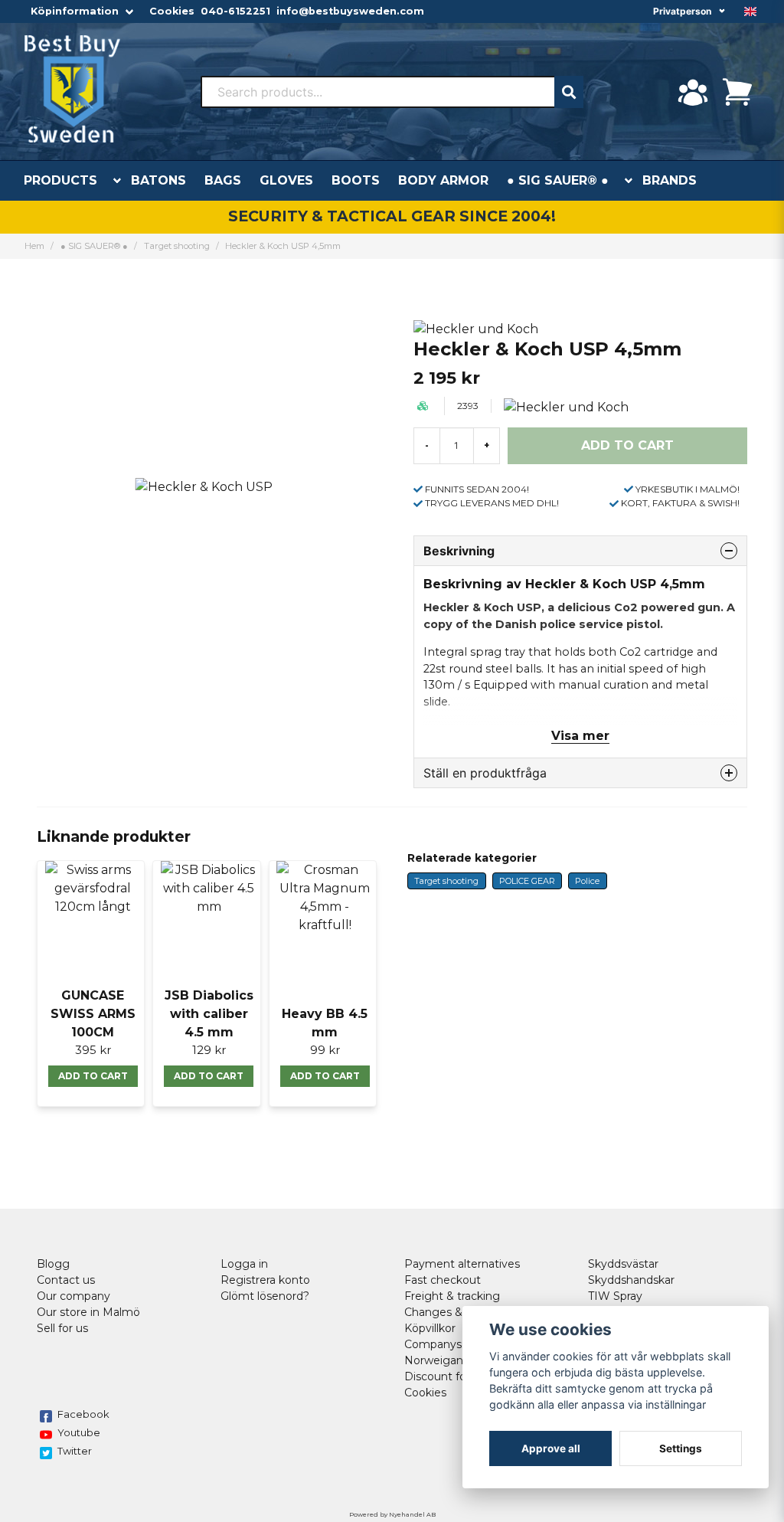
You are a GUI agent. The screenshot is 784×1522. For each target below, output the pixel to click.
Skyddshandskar (631, 1280)
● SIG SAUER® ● (558, 180)
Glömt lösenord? (264, 1296)
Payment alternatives (462, 1264)
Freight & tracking (452, 1296)
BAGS (222, 180)
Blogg (53, 1264)
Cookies (171, 11)
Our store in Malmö (88, 1312)
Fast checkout (442, 1280)
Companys (433, 1344)
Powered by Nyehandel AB (392, 1514)
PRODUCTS (60, 180)
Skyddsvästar (623, 1264)
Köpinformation (75, 11)
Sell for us (62, 1328)
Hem (34, 246)
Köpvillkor (430, 1328)
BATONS (158, 180)
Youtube (78, 1432)
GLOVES (286, 180)
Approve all (550, 1448)
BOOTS (356, 180)
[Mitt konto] (693, 92)
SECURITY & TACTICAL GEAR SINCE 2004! (392, 216)
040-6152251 (235, 11)
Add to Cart (93, 1076)
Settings (680, 1448)
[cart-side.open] (737, 92)
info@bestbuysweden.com (350, 11)
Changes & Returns (456, 1312)
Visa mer (580, 735)
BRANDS (669, 180)
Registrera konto (265, 1280)
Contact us (66, 1280)
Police (587, 881)
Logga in (244, 1264)
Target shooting (177, 246)
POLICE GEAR (527, 881)
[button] (750, 11)
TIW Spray (615, 1296)
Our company (73, 1296)
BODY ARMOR (443, 180)
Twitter (74, 1451)
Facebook (83, 1414)
